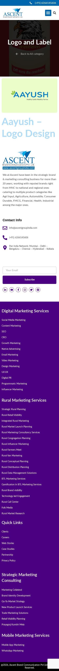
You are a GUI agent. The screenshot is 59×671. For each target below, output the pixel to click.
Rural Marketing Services (24, 400)
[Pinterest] (37, 289)
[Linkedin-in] (5, 289)
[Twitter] (31, 289)
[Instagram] (24, 289)
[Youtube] (11, 289)
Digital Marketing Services (25, 311)
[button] (48, 13)
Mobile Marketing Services (25, 635)
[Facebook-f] (18, 289)
